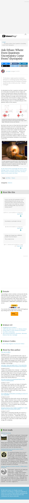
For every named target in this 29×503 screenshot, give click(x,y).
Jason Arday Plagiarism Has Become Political (13, 343)
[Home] (9, 36)
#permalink (20, 214)
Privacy (24, 490)
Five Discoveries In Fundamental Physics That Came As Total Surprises (13, 380)
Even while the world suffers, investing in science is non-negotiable (14, 394)
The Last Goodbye (5, 352)
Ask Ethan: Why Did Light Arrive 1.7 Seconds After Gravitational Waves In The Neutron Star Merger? (14, 366)
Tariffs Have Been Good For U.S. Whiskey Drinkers (15, 329)
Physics (13, 178)
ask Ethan (8, 178)
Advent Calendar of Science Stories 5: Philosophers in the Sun (14, 467)
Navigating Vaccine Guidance (10, 327)
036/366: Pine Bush (6, 433)
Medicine (10, 182)
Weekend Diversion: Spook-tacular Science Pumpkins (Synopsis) (12, 449)
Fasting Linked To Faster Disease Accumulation (14, 330)
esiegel (4, 42)
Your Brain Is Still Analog (8, 332)
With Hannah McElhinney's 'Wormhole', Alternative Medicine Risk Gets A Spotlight (15, 334)
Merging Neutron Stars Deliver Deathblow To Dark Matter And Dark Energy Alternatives (14, 408)
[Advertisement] (14, 17)
